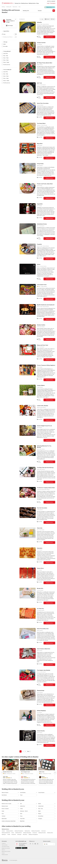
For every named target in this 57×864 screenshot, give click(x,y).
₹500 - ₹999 (5, 60)
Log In (48, 3)
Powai (21, 816)
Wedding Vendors (32, 3)
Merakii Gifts (40, 588)
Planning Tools (18, 3)
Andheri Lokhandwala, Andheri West (8, 821)
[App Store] (18, 848)
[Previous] (2, 772)
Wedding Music (27, 830)
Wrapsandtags (40, 690)
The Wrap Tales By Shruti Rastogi (45, 467)
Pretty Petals (40, 163)
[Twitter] (33, 844)
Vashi (21, 813)
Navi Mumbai (4, 795)
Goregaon (40, 818)
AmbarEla (39, 22)
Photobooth (14, 834)
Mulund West (4, 818)
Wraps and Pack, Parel (42, 345)
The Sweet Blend (41, 123)
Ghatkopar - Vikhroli (24, 811)
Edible (4, 44)
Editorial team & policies (6, 851)
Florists (12, 832)
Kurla (3, 813)
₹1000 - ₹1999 (6, 62)
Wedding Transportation (36, 830)
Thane (21, 795)
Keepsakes (39, 548)
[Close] (15, 19)
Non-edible (5, 46)
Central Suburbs (41, 792)
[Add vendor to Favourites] (34, 23)
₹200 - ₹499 (5, 58)
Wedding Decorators (42, 832)
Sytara (38, 264)
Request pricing (49, 36)
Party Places (25, 834)
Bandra (39, 803)
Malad (39, 811)
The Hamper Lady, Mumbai (43, 670)
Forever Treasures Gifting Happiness (46, 365)
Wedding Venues (24, 3)
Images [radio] (48, 19)
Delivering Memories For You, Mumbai (44, 446)
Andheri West (40, 806)
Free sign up (52, 3)
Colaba (21, 808)
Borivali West (40, 816)
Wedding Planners (18, 832)
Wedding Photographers (19, 830)
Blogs (37, 3)
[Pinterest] (35, 844)
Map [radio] (53, 19)
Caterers (3, 830)
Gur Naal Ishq (40, 608)
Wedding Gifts (8, 6)
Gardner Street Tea (7, 771)
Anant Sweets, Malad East (43, 648)
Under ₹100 (5, 53)
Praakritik (39, 244)
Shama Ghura (40, 568)
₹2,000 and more (6, 64)
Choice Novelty (41, 731)
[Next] (55, 772)
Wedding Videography (27, 832)
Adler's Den (41, 771)
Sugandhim (40, 204)
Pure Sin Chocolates (42, 508)
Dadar (3, 811)
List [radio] (42, 19)
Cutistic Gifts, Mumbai (42, 405)
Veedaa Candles (41, 325)
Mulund (39, 813)
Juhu (21, 803)
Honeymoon (35, 832)
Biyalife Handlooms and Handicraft (45, 304)
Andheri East (22, 806)
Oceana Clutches (41, 42)
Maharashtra (15, 6)
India (46, 844)
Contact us (4, 843)
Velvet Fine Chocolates (43, 103)
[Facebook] (30, 844)
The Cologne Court (25, 771)
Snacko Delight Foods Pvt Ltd (44, 425)
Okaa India (39, 528)
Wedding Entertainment (6, 832)
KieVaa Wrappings (41, 710)
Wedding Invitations (9, 830)
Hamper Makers (41, 385)
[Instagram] (38, 844)
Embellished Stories (42, 224)
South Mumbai (22, 792)
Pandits (9, 834)
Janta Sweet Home (41, 284)
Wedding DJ (4, 834)
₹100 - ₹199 (5, 55)
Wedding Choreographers (33, 834)
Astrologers (19, 834)
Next (28, 751)
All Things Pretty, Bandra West (44, 63)
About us (3, 849)
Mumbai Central (5, 806)
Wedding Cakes (50, 832)
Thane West (22, 818)
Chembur (3, 816)
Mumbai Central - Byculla (6, 803)
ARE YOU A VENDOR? (51, 1)
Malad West (22, 821)
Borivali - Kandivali (5, 808)
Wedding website (5, 854)
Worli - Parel (40, 808)
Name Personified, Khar (43, 628)
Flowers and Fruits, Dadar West (45, 183)
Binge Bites (40, 143)
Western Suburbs (5, 792)
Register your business (6, 848)
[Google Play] (24, 848)
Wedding (3, 6)
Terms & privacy (4, 844)
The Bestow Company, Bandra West (46, 487)
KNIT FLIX (39, 83)
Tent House (43, 830)
